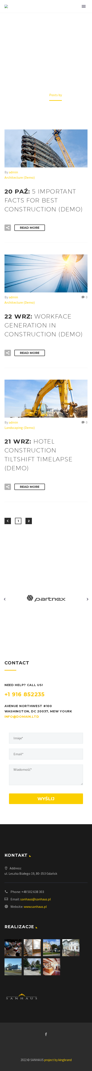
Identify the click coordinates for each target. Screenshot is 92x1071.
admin (13, 172)
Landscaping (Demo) (19, 427)
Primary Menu (84, 6)
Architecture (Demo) (19, 177)
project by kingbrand (58, 1060)
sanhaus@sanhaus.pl (35, 899)
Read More (29, 228)
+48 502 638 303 (32, 892)
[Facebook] (46, 1034)
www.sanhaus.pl (35, 906)
